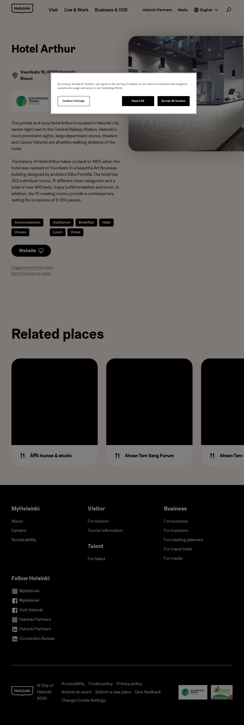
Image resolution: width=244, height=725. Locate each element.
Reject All (138, 101)
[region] (124, 93)
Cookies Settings (74, 101)
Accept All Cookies (174, 101)
